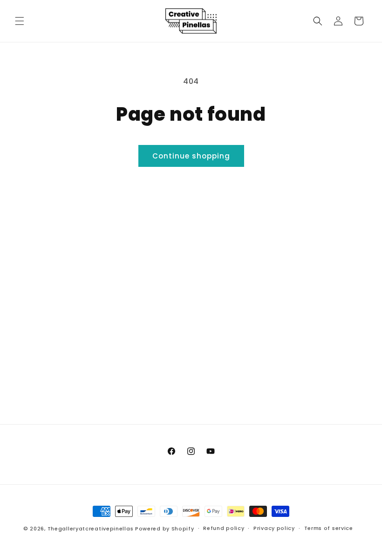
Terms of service (328, 528)
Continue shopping (191, 156)
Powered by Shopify (164, 528)
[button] (19, 21)
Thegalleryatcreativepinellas (91, 528)
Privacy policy (274, 528)
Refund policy (223, 528)
